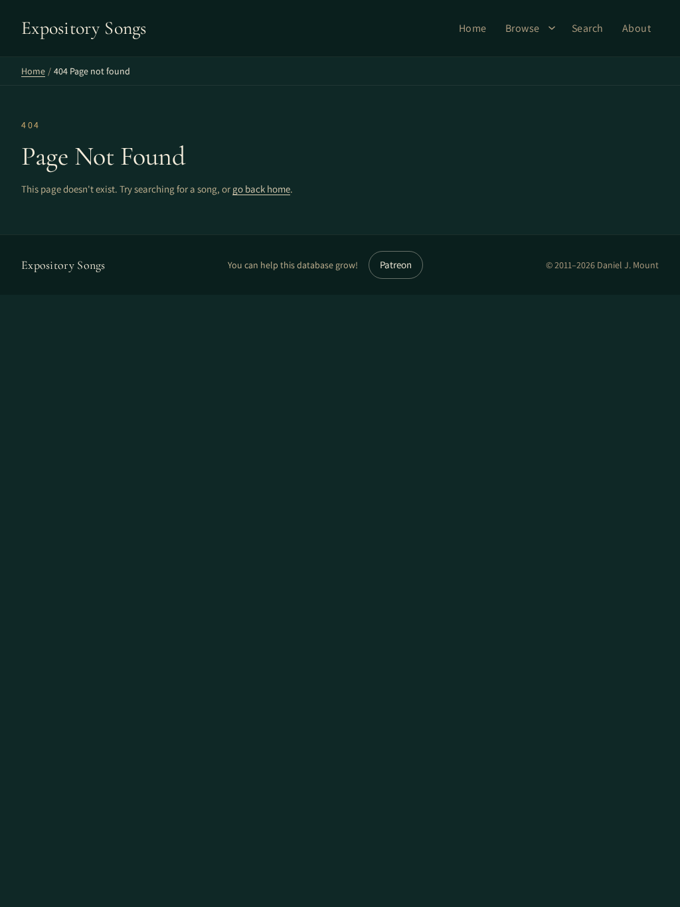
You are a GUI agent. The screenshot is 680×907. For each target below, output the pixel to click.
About (636, 28)
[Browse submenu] (552, 28)
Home (473, 28)
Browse (522, 28)
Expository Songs (63, 265)
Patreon (396, 264)
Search (588, 28)
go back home (261, 189)
